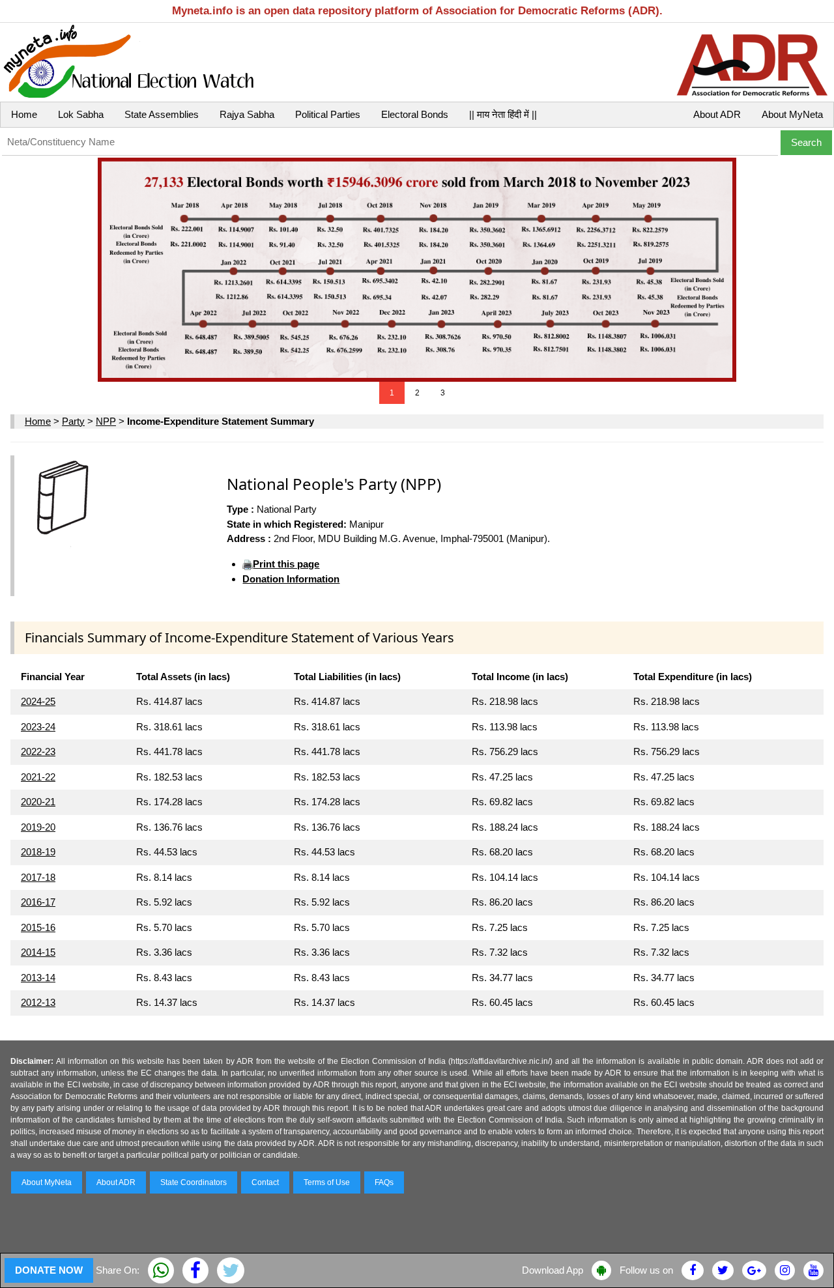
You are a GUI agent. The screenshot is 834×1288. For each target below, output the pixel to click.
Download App (552, 1270)
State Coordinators (193, 1182)
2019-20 (38, 827)
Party (73, 421)
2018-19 (38, 851)
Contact (265, 1182)
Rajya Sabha (247, 114)
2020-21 (38, 801)
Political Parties (327, 114)
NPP (106, 421)
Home (24, 114)
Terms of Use (327, 1182)
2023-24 (38, 726)
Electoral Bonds (414, 114)
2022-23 (38, 751)
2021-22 (38, 776)
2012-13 (38, 1002)
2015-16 (38, 927)
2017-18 (38, 877)
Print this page (286, 563)
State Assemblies (161, 114)
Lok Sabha (81, 114)
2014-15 (38, 952)
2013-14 (38, 977)
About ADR (717, 114)
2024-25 (38, 701)
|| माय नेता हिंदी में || (503, 114)
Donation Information (290, 578)
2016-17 (38, 902)
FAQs (384, 1182)
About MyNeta (792, 114)
